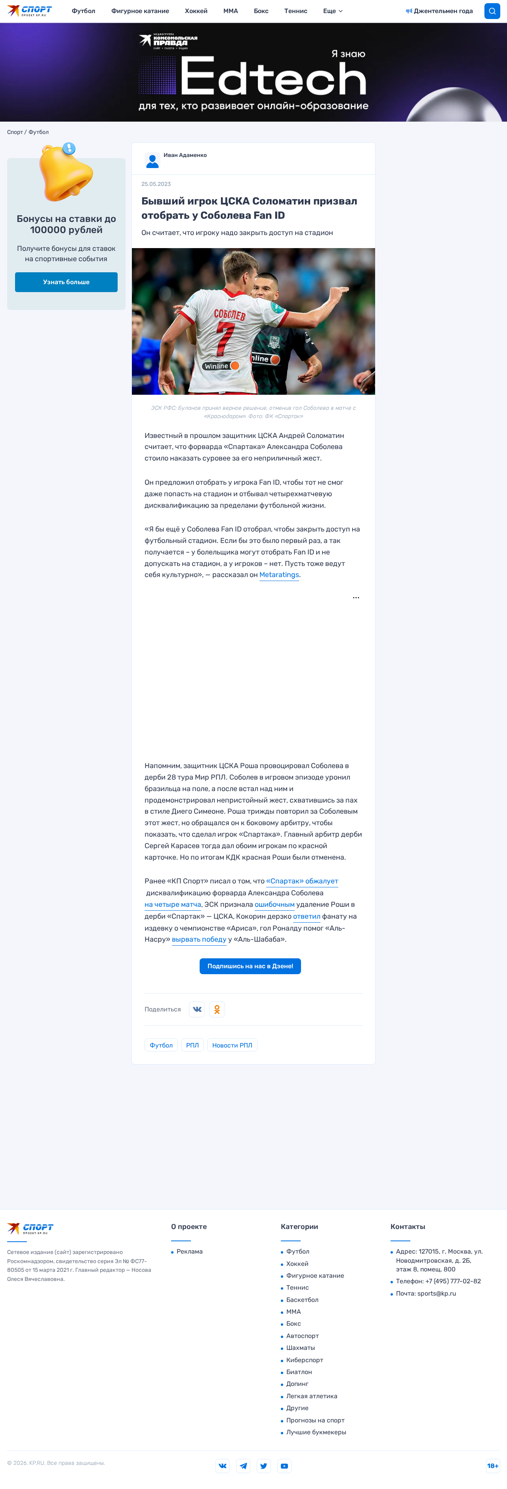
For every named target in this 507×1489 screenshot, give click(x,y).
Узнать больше (66, 282)
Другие (297, 1408)
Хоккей (196, 11)
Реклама (190, 1251)
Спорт (15, 132)
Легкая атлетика (311, 1396)
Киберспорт (304, 1360)
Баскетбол (302, 1300)
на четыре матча (173, 904)
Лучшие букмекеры (316, 1432)
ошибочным (275, 904)
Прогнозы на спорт (315, 1420)
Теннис (295, 11)
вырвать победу (199, 939)
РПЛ (192, 1045)
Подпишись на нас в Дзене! (250, 966)
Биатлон (299, 1372)
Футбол (83, 11)
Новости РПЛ (232, 1045)
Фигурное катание (140, 11)
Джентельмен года (443, 11)
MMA (230, 11)
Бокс (261, 11)
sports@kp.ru (436, 1293)
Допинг (297, 1384)
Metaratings (279, 574)
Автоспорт (302, 1336)
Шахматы (300, 1347)
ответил (306, 916)
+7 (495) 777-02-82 (453, 1281)
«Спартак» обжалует (302, 881)
